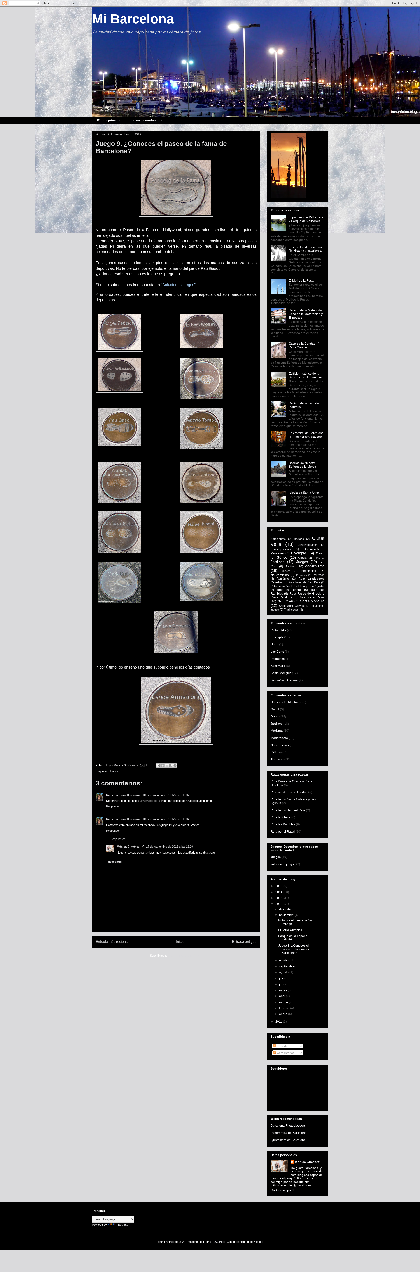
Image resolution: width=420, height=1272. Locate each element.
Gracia (302, 557)
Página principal (109, 120)
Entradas (282, 1046)
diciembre (286, 909)
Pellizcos (318, 575)
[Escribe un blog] (162, 765)
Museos (286, 571)
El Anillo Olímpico (290, 930)
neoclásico (308, 570)
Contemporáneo (280, 549)
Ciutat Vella (278, 630)
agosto (284, 972)
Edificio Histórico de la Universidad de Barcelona (306, 375)
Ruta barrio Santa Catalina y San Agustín (297, 586)
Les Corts (277, 651)
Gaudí (320, 553)
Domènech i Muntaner (286, 702)
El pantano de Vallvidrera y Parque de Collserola (306, 219)
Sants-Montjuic (312, 601)
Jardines (278, 562)
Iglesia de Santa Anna (304, 492)
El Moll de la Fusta (301, 280)
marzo (284, 1002)
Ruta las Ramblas (283, 824)
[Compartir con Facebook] (171, 765)
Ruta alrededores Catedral (289, 792)
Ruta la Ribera (289, 589)
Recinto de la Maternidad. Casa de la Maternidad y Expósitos (306, 313)
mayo (283, 990)
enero (283, 1014)
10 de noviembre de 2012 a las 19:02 (166, 795)
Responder (113, 806)
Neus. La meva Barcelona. (123, 795)
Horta (317, 557)
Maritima (290, 566)
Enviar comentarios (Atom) (185, 955)
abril (282, 996)
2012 (279, 904)
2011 (279, 1021)
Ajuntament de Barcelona (288, 1140)
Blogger (258, 1241)
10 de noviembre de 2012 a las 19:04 (166, 819)
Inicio (180, 942)
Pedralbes (301, 575)
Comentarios (285, 1052)
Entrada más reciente (112, 942)
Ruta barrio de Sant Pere (304, 582)
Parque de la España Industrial (292, 937)
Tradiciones (291, 609)
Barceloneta (278, 539)
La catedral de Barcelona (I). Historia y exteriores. (306, 248)
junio (283, 984)
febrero (284, 1008)
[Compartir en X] (166, 765)
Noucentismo (280, 575)
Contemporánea (307, 544)
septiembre (287, 966)
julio (282, 978)
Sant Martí (285, 601)
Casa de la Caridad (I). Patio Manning (304, 345)
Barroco (299, 539)
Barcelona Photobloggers (288, 1125)
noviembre (287, 915)
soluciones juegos (283, 864)
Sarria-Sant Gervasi (291, 605)
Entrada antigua (244, 942)
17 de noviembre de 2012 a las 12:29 (169, 846)
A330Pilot (219, 1241)
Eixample (298, 553)
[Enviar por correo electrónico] (158, 765)
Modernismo (314, 566)
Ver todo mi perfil (282, 1190)
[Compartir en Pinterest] (175, 765)
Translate (122, 1224)
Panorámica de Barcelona (288, 1132)
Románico (283, 578)
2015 (279, 886)
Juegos (114, 771)
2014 (279, 892)
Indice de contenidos (146, 120)
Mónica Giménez (128, 846)
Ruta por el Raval (311, 597)
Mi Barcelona (133, 19)
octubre (284, 960)
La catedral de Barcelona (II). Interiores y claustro (306, 434)
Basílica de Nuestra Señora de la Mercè (302, 464)
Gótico (281, 557)
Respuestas (118, 839)
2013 (279, 898)
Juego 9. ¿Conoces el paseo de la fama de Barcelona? (294, 949)
